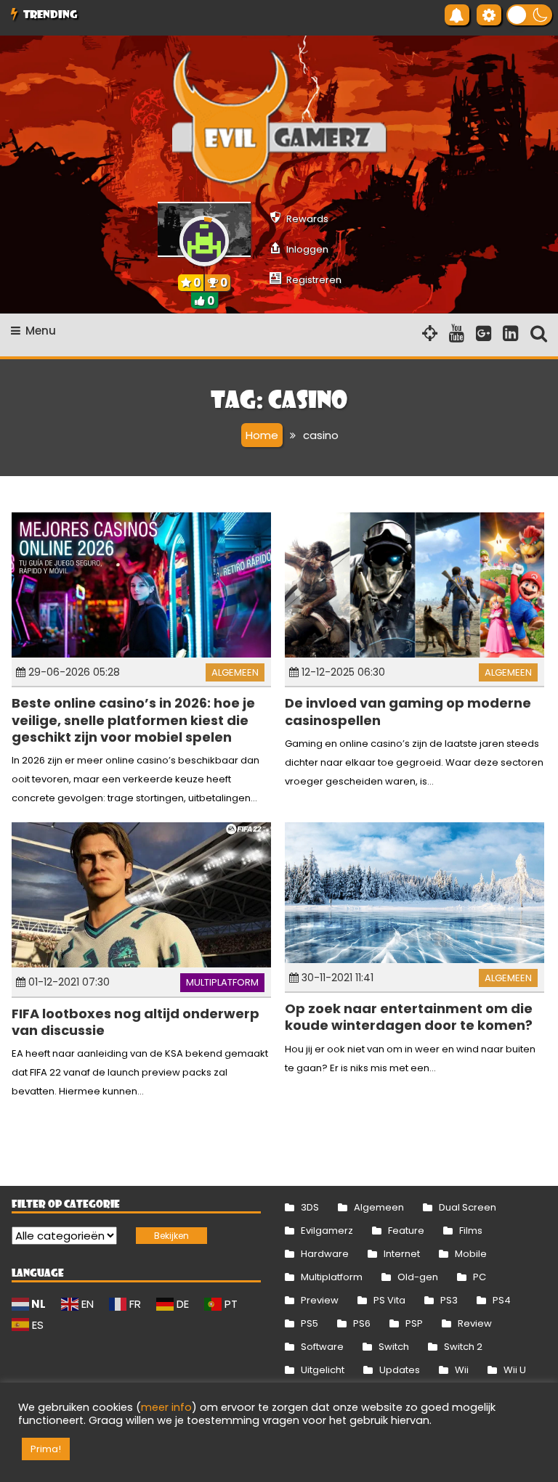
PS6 (362, 1323)
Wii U (515, 1370)
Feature (406, 1230)
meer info (166, 1407)
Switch (394, 1347)
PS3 (449, 1300)
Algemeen (235, 672)
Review (475, 1323)
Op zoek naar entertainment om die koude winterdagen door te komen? (409, 1016)
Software (322, 1347)
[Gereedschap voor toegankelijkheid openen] (489, 14)
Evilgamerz (327, 1230)
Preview (320, 1300)
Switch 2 (463, 1347)
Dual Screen (467, 1207)
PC (479, 1277)
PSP (414, 1323)
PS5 (309, 1323)
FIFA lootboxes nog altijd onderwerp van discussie (135, 1021)
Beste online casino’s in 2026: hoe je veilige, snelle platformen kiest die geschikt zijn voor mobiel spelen (133, 720)
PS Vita (389, 1300)
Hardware (325, 1254)
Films (470, 1230)
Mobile (471, 1254)
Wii (462, 1370)
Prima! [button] (46, 1449)
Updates (399, 1370)
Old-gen (417, 1277)
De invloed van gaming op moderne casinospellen (408, 711)
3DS (310, 1207)
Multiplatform (222, 982)
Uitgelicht (322, 1370)
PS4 (502, 1300)
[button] (529, 14)
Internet (402, 1254)
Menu (40, 330)
